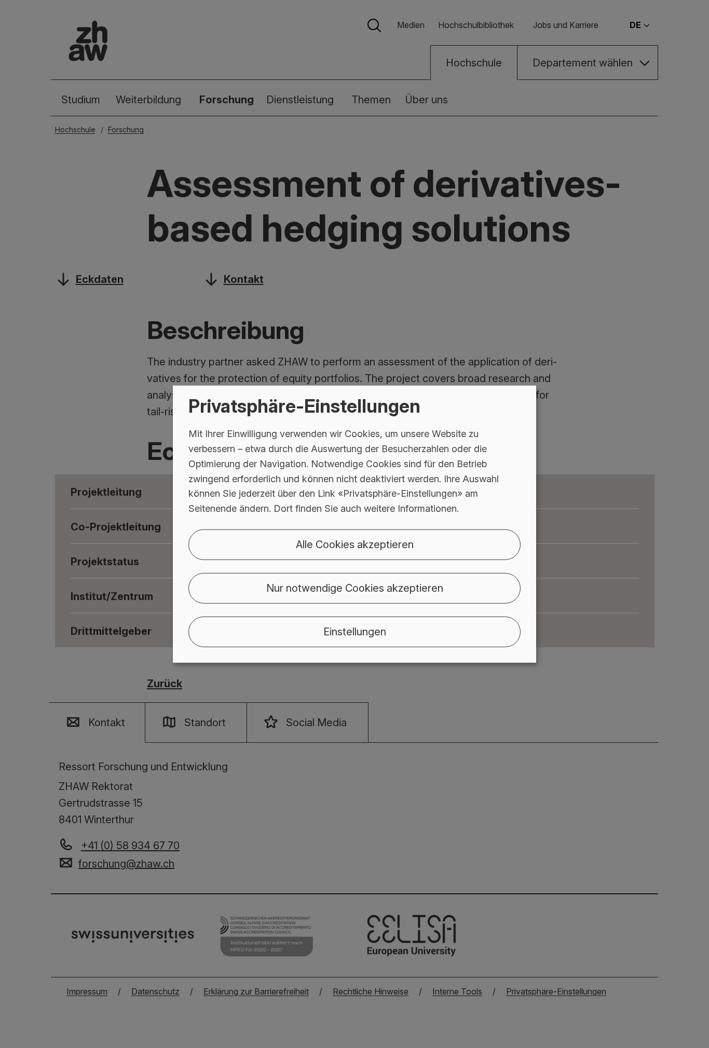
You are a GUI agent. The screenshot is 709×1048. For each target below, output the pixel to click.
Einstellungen (354, 631)
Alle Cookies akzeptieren (355, 544)
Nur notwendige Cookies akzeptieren (354, 588)
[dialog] (354, 524)
